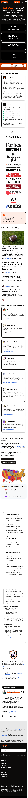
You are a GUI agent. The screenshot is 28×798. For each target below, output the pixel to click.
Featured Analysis (6, 712)
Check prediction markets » (10, 382)
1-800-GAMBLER (17, 753)
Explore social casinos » (9, 367)
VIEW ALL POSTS (12, 716)
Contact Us (4, 776)
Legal (12, 711)
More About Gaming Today (9, 221)
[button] (25, 2)
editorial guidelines (11, 611)
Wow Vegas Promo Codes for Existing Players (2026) (11, 290)
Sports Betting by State (7, 458)
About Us (3, 763)
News (15, 711)
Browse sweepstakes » (8, 351)
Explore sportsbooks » (8, 318)
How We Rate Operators (7, 769)
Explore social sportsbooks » (10, 399)
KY (9, 711)
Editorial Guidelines (6, 767)
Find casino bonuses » (8, 414)
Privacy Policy (5, 772)
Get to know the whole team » (10, 637)
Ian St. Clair (7, 272)
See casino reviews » (8, 334)
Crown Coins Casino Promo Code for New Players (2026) (11, 277)
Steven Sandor (8, 258)
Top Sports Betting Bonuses (8, 462)
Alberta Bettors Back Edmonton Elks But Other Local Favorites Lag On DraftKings (12, 248)
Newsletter (4, 774)
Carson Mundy (11, 691)
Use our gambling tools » (9, 429)
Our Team (3, 765)
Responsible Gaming (6, 771)
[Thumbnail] (13, 238)
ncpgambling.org (4, 735)
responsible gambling (15, 729)
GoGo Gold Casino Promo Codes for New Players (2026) (12, 263)
